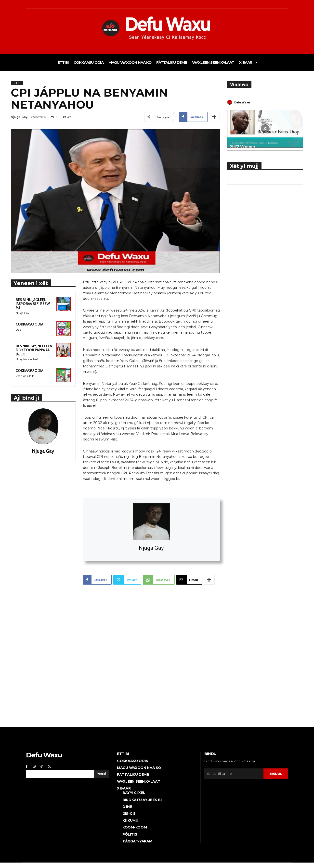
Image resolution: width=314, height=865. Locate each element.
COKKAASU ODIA (29, 324)
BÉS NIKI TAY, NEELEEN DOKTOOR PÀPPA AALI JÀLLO (34, 350)
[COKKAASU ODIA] (63, 328)
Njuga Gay (151, 548)
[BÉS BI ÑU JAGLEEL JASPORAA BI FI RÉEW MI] (63, 304)
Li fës (17, 83)
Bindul (275, 774)
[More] (214, 117)
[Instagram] (34, 766)
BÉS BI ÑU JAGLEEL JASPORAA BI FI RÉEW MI (33, 304)
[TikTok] (41, 766)
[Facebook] (26, 766)
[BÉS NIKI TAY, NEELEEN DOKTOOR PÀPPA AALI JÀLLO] (63, 350)
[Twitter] (49, 766)
